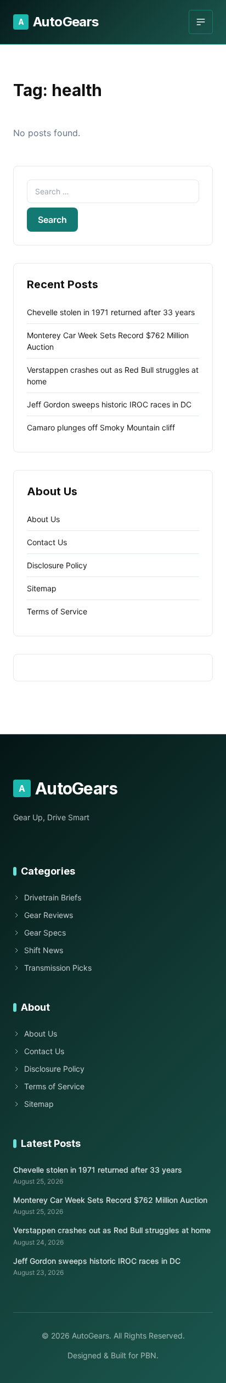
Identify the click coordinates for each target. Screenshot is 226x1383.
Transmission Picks (58, 967)
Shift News (43, 950)
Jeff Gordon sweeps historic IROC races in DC (109, 404)
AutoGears (58, 22)
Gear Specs (45, 932)
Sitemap (41, 588)
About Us (43, 519)
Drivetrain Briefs (52, 897)
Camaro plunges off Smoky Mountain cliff (101, 427)
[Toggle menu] (201, 22)
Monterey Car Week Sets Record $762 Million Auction (110, 1200)
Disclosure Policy (57, 565)
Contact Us (47, 542)
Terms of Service (57, 611)
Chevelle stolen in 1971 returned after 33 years (111, 312)
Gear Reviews (48, 915)
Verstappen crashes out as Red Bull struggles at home (112, 1230)
